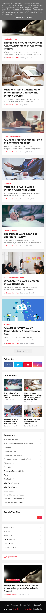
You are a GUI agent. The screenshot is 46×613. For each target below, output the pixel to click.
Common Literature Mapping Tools (23, 459)
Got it (29, 17)
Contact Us (38, 605)
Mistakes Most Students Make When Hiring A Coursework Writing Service (22, 92)
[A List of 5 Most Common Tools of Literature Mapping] (23, 122)
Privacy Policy (25, 605)
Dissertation (23, 463)
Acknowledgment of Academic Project (23, 443)
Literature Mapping (23, 483)
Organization (23, 491)
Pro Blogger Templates (22, 609)
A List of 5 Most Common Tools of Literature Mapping (23, 141)
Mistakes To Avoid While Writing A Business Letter (19, 188)
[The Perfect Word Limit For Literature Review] (23, 216)
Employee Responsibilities (23, 471)
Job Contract (23, 479)
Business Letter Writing (23, 455)
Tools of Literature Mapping (23, 495)
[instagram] (37, 364)
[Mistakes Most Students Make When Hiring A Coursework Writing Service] (23, 75)
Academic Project (23, 439)
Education (23, 467)
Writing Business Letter (23, 503)
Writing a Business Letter (23, 499)
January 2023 (23, 528)
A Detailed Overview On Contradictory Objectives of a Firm (22, 331)
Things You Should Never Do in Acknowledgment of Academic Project (23, 45)
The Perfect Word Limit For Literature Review (20, 235)
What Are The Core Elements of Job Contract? (21, 282)
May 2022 (23, 532)
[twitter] (18, 364)
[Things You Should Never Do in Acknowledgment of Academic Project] (23, 25)
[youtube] (27, 364)
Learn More (20, 17)
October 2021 (23, 543)
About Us (14, 605)
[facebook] (8, 364)
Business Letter (23, 451)
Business (23, 447)
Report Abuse (11, 557)
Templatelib (37, 609)
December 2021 (23, 539)
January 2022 (23, 536)
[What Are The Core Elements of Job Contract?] (23, 263)
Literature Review (23, 487)
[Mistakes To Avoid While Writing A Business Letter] (23, 169)
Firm (23, 475)
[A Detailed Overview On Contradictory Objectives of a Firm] (23, 310)
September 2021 (23, 547)
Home (6, 605)
